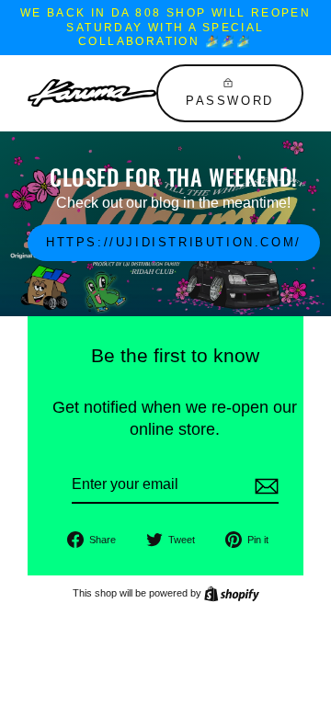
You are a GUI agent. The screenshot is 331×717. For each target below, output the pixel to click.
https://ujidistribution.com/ (174, 242)
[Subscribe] (264, 486)
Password (230, 101)
